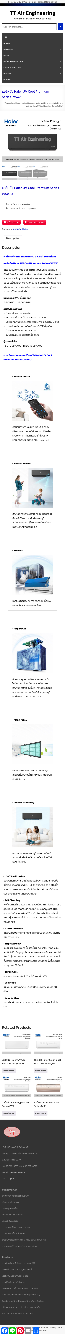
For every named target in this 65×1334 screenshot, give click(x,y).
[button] (58, 122)
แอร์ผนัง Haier (56, 103)
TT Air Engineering (32, 13)
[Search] (60, 26)
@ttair (12, 1178)
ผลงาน (6, 55)
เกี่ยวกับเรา (8, 49)
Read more (8, 1070)
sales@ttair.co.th (17, 1172)
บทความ (7, 73)
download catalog (36, 222)
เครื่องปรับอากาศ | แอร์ (13, 61)
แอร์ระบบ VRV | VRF (12, 67)
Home (17, 103)
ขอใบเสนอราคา (13, 222)
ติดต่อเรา (7, 79)
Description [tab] (13, 238)
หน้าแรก (6, 43)
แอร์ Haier (45, 103)
